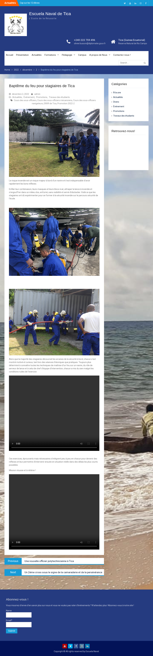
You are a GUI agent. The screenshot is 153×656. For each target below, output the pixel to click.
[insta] (81, 646)
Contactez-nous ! (122, 55)
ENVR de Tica (50, 103)
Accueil (9, 55)
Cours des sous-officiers (25, 100)
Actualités (37, 55)
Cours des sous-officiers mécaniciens (54, 100)
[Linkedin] (135, 3)
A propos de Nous (98, 55)
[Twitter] (124, 3)
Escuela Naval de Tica (50, 13)
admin (37, 94)
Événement (29, 97)
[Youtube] (130, 3)
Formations (50, 55)
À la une (117, 92)
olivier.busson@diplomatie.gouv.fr (90, 43)
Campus (82, 55)
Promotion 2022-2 (66, 103)
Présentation (22, 55)
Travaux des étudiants (59, 97)
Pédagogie (67, 55)
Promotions (41, 97)
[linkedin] (87, 646)
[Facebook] (145, 3)
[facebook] (76, 646)
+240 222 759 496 (84, 39)
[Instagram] (140, 3)
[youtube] (64, 646)
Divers (116, 102)
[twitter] (70, 646)
